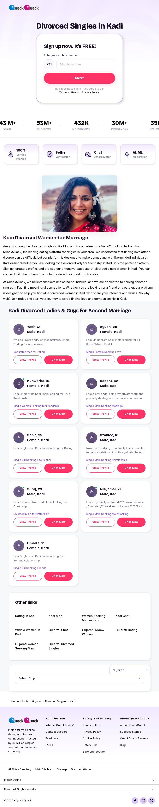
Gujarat (36, 701)
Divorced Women (81, 769)
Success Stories (130, 731)
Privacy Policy (90, 92)
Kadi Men (55, 616)
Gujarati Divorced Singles (61, 646)
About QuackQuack (133, 725)
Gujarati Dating (126, 630)
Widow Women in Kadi (27, 632)
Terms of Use (67, 92)
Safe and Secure (94, 751)
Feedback (52, 738)
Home (15, 701)
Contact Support (56, 731)
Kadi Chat (123, 616)
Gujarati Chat (58, 630)
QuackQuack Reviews (134, 738)
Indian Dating (12, 779)
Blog (123, 745)
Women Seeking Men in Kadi (93, 618)
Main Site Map (44, 769)
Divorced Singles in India (20, 789)
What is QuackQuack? (60, 725)
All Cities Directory (19, 769)
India (25, 701)
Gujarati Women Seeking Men (26, 646)
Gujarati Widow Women (93, 632)
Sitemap (62, 769)
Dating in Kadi (25, 616)
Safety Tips (90, 745)
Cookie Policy (91, 738)
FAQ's (49, 745)
